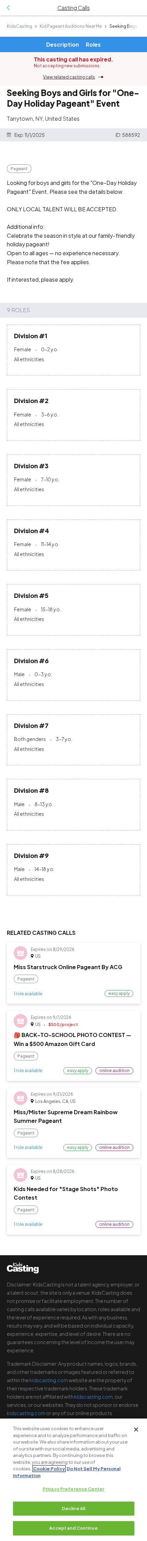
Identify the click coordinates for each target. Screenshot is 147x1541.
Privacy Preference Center (73, 1489)
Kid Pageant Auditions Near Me (71, 26)
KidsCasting (19, 26)
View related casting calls (69, 77)
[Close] (136, 1429)
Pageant (19, 168)
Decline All (73, 1508)
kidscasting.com (48, 1380)
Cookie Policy (49, 1468)
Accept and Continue (73, 1528)
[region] (73, 1480)
